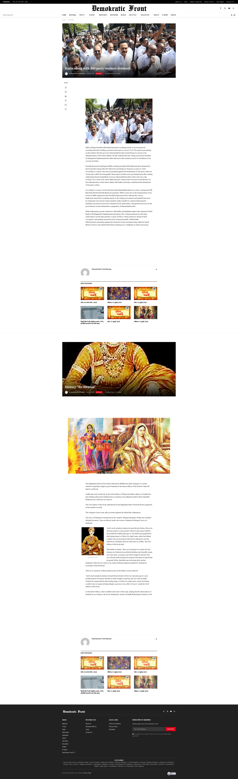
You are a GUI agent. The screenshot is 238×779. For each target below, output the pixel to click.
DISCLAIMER (220, 2)
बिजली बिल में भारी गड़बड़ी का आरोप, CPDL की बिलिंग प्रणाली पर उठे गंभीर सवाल (92, 322)
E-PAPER (165, 15)
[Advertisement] (119, 88)
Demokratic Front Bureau (78, 73)
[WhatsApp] (65, 100)
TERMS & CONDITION (196, 2)
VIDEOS (173, 15)
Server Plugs (87, 773)
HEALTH (156, 15)
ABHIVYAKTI (103, 15)
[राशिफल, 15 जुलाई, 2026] (145, 312)
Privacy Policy (167, 734)
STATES (91, 15)
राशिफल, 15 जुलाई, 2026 (141, 321)
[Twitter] (65, 92)
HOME (64, 15)
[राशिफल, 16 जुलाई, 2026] (119, 293)
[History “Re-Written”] (119, 369)
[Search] (232, 15)
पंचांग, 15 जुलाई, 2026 (113, 321)
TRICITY (82, 15)
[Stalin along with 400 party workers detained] (119, 50)
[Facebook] (65, 87)
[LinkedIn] (65, 96)
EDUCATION (145, 15)
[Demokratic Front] (119, 8)
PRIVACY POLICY (209, 2)
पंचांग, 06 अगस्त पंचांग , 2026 (20, 2)
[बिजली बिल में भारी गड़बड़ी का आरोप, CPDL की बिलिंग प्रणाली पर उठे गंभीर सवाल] (92, 312)
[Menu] (234, 15)
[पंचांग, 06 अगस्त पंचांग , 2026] (92, 293)
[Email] (65, 105)
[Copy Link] (65, 109)
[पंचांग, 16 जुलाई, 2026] (145, 293)
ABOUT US (178, 2)
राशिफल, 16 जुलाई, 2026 (114, 302)
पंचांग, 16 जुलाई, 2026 (140, 302)
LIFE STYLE (132, 15)
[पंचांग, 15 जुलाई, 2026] (119, 312)
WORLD (123, 15)
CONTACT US (230, 2)
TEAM (185, 2)
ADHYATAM (114, 15)
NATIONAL (72, 15)
